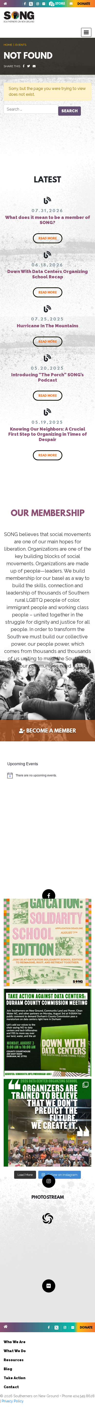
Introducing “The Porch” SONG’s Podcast (47, 377)
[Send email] (34, 66)
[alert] (32, 775)
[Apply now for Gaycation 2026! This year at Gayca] (47, 942)
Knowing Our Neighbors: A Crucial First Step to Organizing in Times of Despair (47, 434)
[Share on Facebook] (23, 66)
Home (8, 45)
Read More (47, 238)
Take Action (14, 1378)
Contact (11, 1387)
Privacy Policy (13, 1401)
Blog (8, 1369)
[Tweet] (28, 66)
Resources (14, 1360)
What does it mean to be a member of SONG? (47, 220)
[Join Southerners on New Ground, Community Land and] (47, 1032)
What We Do (15, 1351)
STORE (59, 3)
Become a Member (51, 730)
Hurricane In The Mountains (47, 325)
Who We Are (15, 1342)
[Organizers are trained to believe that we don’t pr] (47, 1123)
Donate (83, 3)
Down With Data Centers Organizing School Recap (47, 274)
